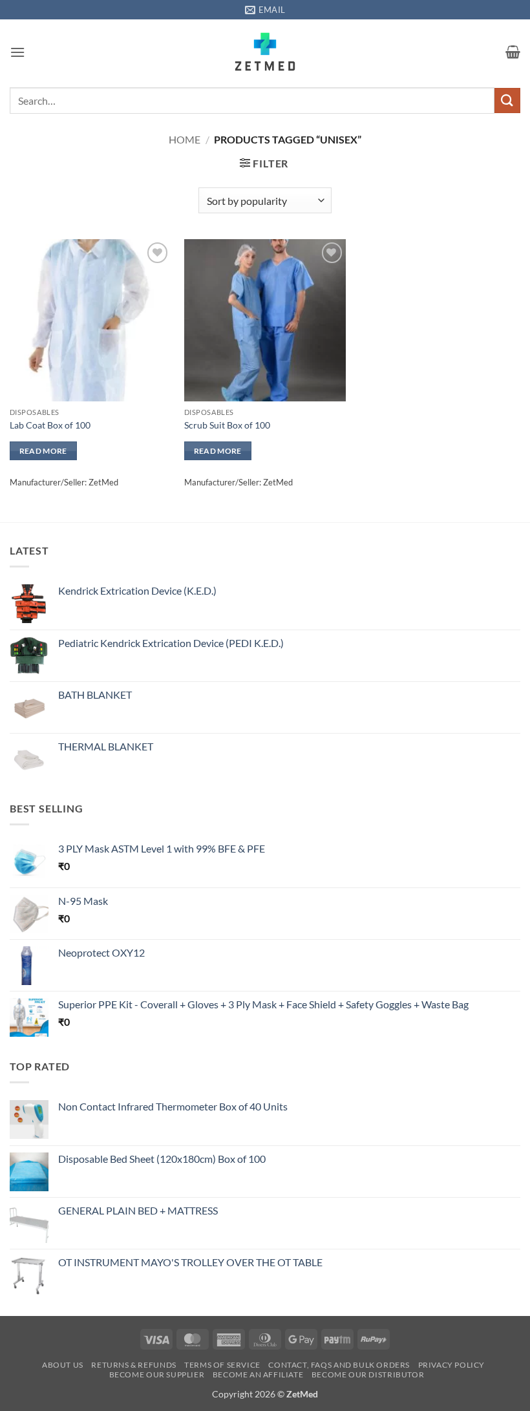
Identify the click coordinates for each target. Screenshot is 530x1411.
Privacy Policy (451, 1365)
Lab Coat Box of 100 (50, 424)
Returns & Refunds (133, 1365)
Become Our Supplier (157, 1374)
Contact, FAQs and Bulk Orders (339, 1365)
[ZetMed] (265, 51)
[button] (17, 52)
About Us (62, 1365)
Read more (43, 451)
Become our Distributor (368, 1374)
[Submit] (507, 100)
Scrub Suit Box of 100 (227, 424)
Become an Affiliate (258, 1374)
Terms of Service (222, 1365)
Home (184, 139)
